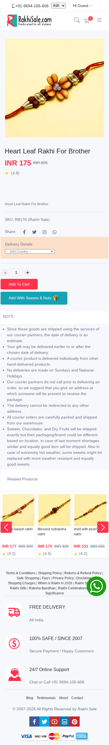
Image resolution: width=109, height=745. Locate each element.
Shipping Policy (50, 573)
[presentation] (6, 527)
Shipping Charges (21, 583)
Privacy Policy (63, 578)
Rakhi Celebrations (72, 588)
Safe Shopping (28, 578)
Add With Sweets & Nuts (31, 297)
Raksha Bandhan (42, 588)
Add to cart (19, 284)
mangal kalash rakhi (17, 529)
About (63, 698)
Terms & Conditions (20, 573)
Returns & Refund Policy (82, 573)
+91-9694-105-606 (32, 5)
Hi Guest (80, 5)
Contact (77, 698)
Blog (29, 698)
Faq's (46, 578)
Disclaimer (84, 578)
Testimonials (46, 698)
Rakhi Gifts (18, 588)
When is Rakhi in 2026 (55, 583)
